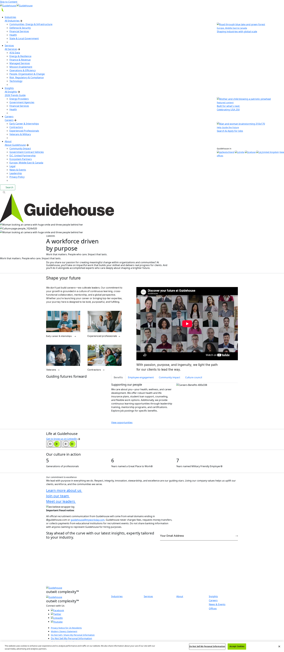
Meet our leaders (61, 501)
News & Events (17, 169)
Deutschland (228, 152)
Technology (15, 81)
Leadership (15, 173)
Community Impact (20, 148)
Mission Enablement (20, 66)
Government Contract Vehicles (26, 152)
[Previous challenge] (53, 444)
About (179, 596)
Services (148, 596)
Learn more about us (64, 490)
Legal (12, 166)
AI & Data (14, 52)
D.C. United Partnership (22, 155)
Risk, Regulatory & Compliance (26, 77)
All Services (11, 49)
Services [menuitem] (9, 45)
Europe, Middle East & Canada (26, 162)
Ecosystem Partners (20, 159)
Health (13, 35)
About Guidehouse (15, 145)
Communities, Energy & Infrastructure (30, 24)
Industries (117, 596)
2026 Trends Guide (15, 95)
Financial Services (19, 31)
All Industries (12, 20)
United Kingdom (271, 152)
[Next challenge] (69, 444)
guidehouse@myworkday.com (88, 519)
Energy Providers (19, 98)
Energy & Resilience (20, 56)
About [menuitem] (8, 141)
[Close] (279, 646)
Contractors (16, 127)
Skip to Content (8, 1)
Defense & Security (20, 27)
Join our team (58, 495)
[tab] (118, 378)
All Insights (11, 91)
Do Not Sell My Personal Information (71, 638)
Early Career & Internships (24, 123)
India (241, 152)
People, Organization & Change (27, 74)
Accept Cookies (237, 646)
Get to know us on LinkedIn (62, 438)
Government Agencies (21, 102)
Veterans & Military (20, 134)
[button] (142, 192)
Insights (213, 596)
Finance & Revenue (20, 59)
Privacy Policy (17, 176)
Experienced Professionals (24, 130)
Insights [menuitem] (9, 88)
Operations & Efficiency (22, 70)
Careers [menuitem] (9, 116)
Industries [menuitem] (10, 17)
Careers (9, 120)
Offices (213, 608)
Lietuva (252, 152)
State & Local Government (24, 38)
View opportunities (122, 422)
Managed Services (19, 63)
